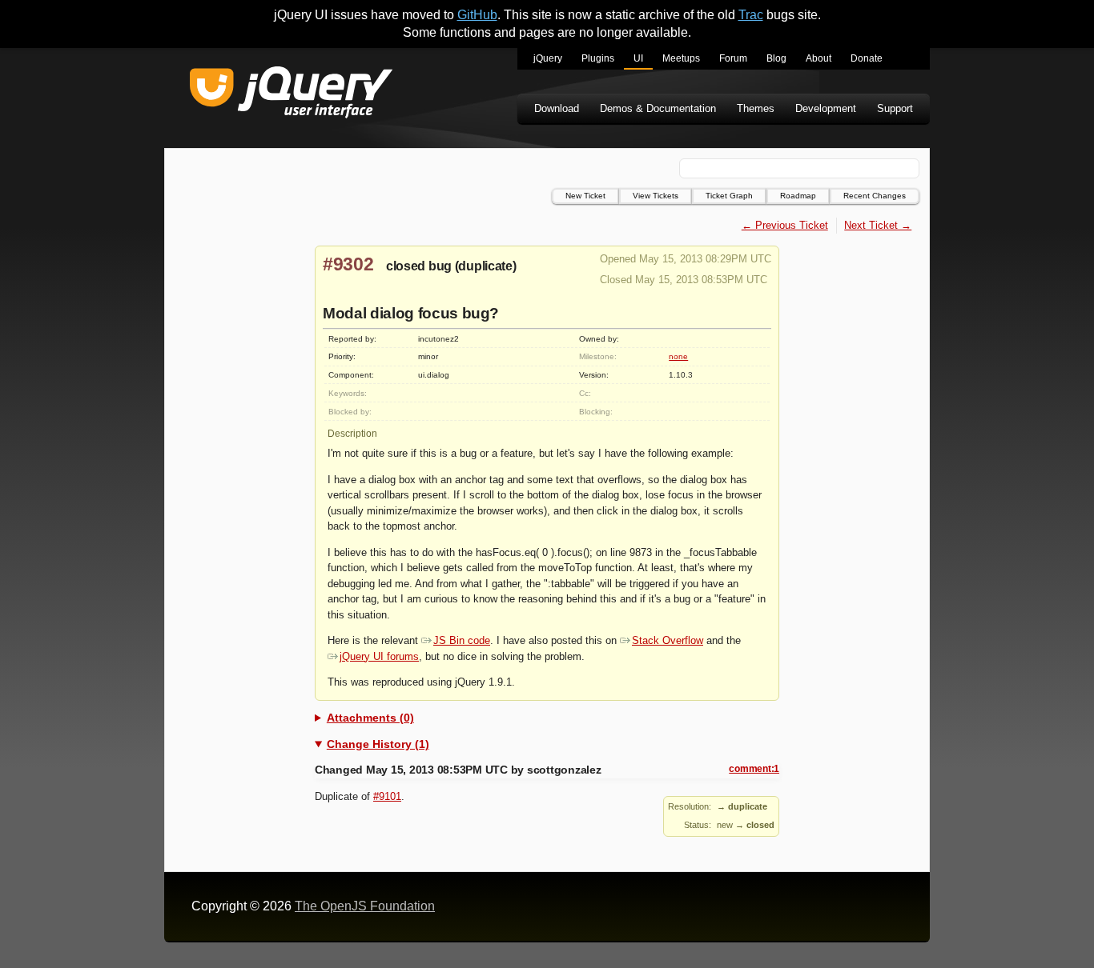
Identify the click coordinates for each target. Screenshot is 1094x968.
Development (825, 108)
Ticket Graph (729, 195)
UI (638, 58)
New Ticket (585, 195)
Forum (733, 58)
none (678, 356)
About (818, 58)
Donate (867, 58)
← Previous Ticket (785, 225)
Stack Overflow (667, 640)
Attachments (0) (370, 717)
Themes (755, 108)
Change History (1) (378, 744)
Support (895, 108)
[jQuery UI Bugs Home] (291, 94)
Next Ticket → (877, 225)
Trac (750, 15)
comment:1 (754, 768)
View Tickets (655, 195)
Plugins (597, 58)
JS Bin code (461, 640)
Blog (776, 58)
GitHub (477, 15)
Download (556, 108)
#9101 (387, 796)
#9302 (348, 264)
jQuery (547, 58)
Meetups (681, 58)
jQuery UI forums (379, 656)
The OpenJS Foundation (365, 906)
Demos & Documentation (658, 108)
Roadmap (798, 195)
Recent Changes (874, 195)
